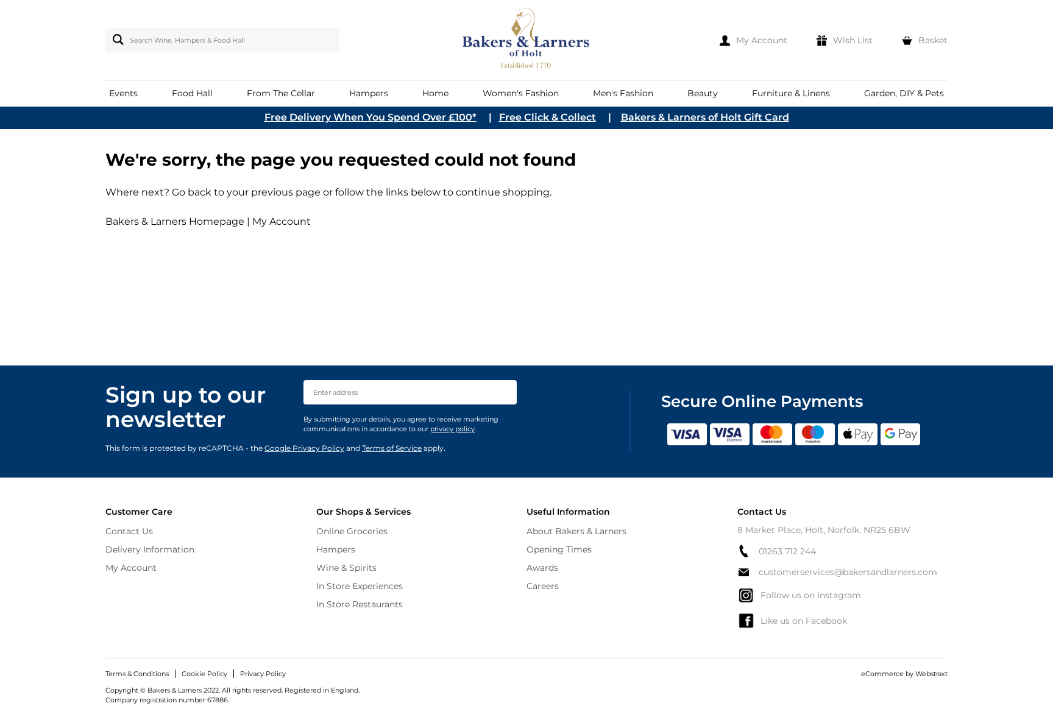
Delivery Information (149, 549)
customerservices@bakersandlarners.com (848, 571)
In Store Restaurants (359, 604)
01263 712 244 (787, 551)
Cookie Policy (204, 673)
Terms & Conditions (137, 673)
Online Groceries (352, 531)
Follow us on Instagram (810, 595)
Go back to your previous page (245, 192)
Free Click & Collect (547, 117)
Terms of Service (392, 448)
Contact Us (129, 531)
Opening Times (559, 549)
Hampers (335, 549)
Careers (542, 586)
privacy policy (452, 429)
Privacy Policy (263, 673)
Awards (542, 567)
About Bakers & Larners (576, 531)
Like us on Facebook (803, 620)
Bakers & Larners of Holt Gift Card (705, 117)
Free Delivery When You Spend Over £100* (370, 117)
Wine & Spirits (346, 567)
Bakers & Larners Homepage (174, 221)
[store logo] (526, 40)
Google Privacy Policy (304, 448)
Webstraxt (931, 673)
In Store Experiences (359, 586)
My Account (281, 221)
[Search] (115, 39)
